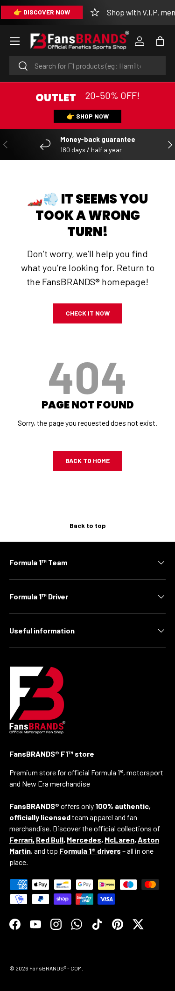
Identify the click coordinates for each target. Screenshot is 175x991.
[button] (160, 41)
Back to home (87, 460)
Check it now (88, 313)
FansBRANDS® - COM (55, 968)
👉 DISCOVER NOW (42, 12)
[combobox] (87, 65)
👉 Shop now (87, 116)
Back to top (88, 525)
